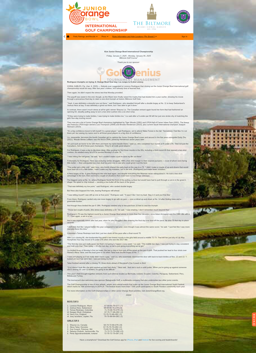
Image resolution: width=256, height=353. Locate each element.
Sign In (184, 36)
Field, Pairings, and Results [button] (84, 36)
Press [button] (104, 36)
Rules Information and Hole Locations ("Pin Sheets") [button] (133, 36)
